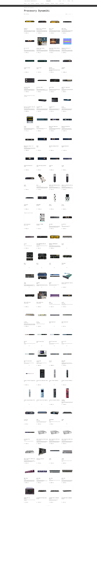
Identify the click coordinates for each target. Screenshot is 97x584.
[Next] (50, 505)
